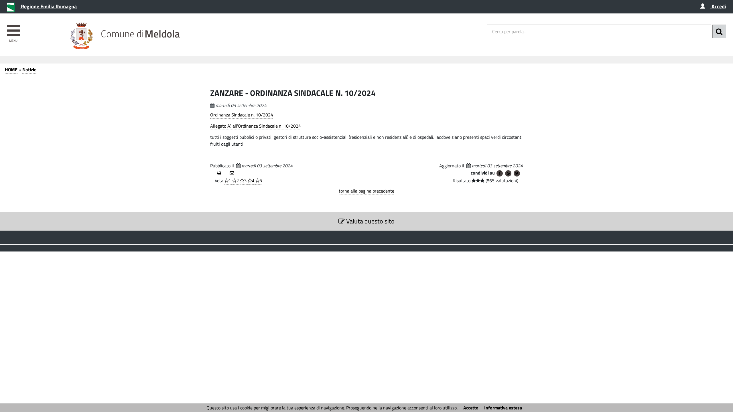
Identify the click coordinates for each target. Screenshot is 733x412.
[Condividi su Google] (508, 173)
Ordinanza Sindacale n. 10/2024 (241, 114)
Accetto (470, 407)
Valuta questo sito (370, 221)
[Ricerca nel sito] (719, 31)
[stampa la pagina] (221, 173)
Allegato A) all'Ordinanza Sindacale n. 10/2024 (255, 125)
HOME (11, 69)
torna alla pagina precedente (366, 190)
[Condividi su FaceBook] (499, 173)
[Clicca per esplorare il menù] (13, 28)
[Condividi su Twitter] (517, 173)
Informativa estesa (503, 407)
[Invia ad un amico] (233, 173)
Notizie (29, 69)
